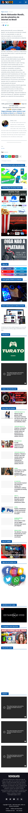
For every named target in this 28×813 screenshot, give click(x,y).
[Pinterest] (13, 156)
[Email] (16, 156)
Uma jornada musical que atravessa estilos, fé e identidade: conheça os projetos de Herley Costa (20, 487)
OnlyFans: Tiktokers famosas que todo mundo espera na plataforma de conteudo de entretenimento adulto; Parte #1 (20, 458)
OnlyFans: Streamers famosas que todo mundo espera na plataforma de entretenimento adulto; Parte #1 (20, 432)
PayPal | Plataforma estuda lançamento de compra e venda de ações (20, 511)
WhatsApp (9, 111)
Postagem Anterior (6, 161)
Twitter (14, 111)
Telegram (3, 111)
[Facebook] (3, 25)
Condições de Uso (10, 810)
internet (11, 11)
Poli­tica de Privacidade (16, 808)
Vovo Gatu (2, 148)
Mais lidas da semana (8, 408)
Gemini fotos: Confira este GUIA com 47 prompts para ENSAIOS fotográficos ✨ (20, 473)
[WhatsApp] (8, 25)
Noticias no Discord (8, 113)
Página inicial (4, 11)
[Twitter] (5, 25)
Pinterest (19, 113)
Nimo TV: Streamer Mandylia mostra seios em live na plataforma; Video (19, 500)
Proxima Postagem (21, 161)
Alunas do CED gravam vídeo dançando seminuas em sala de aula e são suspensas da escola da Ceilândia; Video (20, 417)
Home (7, 808)
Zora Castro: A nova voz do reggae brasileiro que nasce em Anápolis (20, 523)
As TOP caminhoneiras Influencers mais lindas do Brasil (19, 445)
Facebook (19, 111)
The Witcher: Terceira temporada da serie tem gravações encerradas (20, 534)
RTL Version (19, 810)
